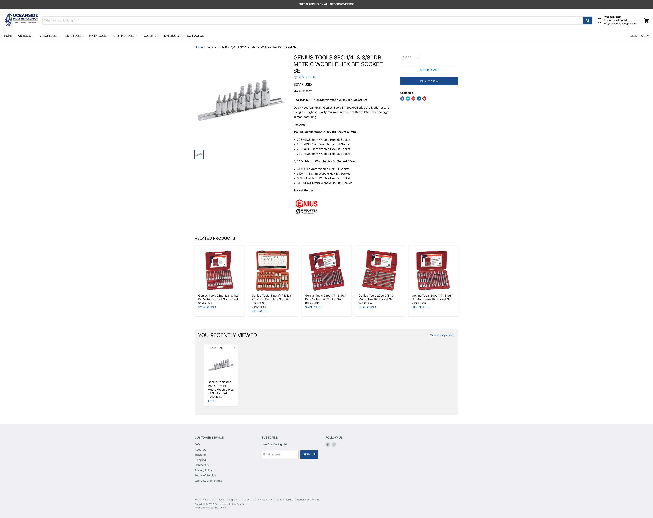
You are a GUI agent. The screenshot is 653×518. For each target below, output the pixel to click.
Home (8, 35)
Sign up (309, 454)
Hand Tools (97, 35)
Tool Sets (149, 35)
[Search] (587, 20)
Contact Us (195, 35)
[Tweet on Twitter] (408, 98)
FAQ (197, 444)
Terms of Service (205, 475)
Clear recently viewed (442, 335)
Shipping (200, 460)
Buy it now (429, 81)
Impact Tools (48, 35)
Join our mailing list (615, 20)
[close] (234, 347)
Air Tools (25, 35)
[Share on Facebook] (402, 98)
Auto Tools (73, 35)
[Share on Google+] (413, 98)
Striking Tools (124, 35)
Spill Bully (172, 35)
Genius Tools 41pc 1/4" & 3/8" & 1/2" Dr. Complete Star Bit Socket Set (272, 299)
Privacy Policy (204, 470)
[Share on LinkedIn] (419, 98)
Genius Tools (306, 77)
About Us (200, 449)
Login (633, 35)
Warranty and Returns (208, 480)
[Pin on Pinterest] (424, 98)
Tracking (200, 454)
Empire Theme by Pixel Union (210, 507)
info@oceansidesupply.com (620, 23)
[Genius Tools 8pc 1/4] (241, 100)
